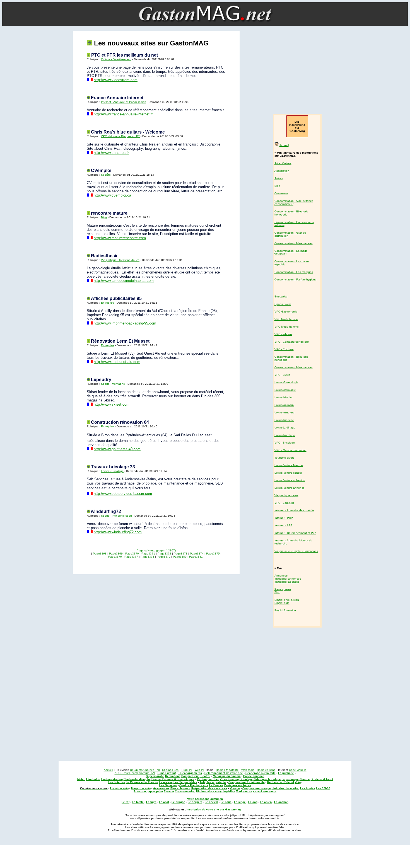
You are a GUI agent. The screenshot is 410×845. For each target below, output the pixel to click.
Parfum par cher (208, 779)
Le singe (240, 801)
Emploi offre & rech (286, 599)
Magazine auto (141, 788)
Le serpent (195, 801)
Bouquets (136, 769)
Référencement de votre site (223, 772)
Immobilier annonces (287, 578)
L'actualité (93, 779)
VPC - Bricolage (284, 442)
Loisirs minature (284, 412)
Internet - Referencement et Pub (295, 532)
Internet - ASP (283, 525)
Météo (81, 779)
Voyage (235, 788)
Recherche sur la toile (260, 772)
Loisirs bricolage (284, 435)
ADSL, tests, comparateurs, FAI (135, 772)
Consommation (185, 791)
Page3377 (131, 556)
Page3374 (197, 553)
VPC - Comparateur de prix (291, 341)
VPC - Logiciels (284, 502)
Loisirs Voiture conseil (288, 472)
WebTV (199, 769)
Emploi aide (282, 602)
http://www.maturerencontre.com (120, 238)
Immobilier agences (286, 581)
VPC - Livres (282, 374)
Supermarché (155, 776)
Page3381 (196, 556)
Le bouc (226, 801)
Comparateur (190, 776)
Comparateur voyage (256, 788)
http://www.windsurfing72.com (118, 532)
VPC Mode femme (286, 319)
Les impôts (307, 788)
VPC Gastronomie (286, 311)
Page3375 (213, 553)
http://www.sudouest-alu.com (117, 362)
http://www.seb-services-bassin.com (123, 493)
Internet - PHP (283, 517)
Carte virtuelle (298, 769)
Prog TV (187, 769)
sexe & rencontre (264, 791)
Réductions (172, 776)
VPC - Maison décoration (290, 450)
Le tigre (151, 801)
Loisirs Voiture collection (289, 480)
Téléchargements (190, 772)
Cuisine (305, 779)
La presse (166, 782)
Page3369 (116, 553)
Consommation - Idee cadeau (293, 243)
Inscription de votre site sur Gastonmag (214, 809)
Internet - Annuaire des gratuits (294, 510)
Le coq (252, 801)
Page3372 (164, 553)
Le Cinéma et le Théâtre (142, 782)
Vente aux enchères (237, 785)
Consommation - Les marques (293, 271)
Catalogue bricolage (267, 779)
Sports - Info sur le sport (116, 515)
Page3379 (163, 556)
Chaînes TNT (151, 769)
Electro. (205, 776)
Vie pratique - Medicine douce (120, 260)
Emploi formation (285, 610)
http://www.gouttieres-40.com (117, 449)
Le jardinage (290, 779)
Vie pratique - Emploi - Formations (296, 551)
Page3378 (147, 556)
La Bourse (216, 785)
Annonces (281, 575)
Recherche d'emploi (137, 779)
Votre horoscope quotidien (205, 798)
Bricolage (246, 779)
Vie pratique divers (286, 495)
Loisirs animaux (284, 404)
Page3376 (115, 556)
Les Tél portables (185, 782)
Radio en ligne (266, 769)
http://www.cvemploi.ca (112, 195)
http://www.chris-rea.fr (111, 153)
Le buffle (138, 801)
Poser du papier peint (148, 791)
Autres (278, 178)
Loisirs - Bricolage (112, 471)
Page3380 (180, 556)
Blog (104, 217)
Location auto (119, 788)
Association (281, 170)
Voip (298, 782)
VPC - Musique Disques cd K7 (120, 136)
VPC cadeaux (283, 334)
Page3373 (180, 553)
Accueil (284, 145)
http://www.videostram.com (116, 80)
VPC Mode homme (286, 326)
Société (106, 174)
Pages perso (282, 589)
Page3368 (100, 553)
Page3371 (148, 553)
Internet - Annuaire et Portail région (123, 101)
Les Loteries (116, 782)
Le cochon (281, 801)
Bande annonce (253, 776)
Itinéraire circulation (285, 788)
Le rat (125, 801)
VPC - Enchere (284, 349)
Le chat (164, 801)
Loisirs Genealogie (286, 382)
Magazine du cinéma (227, 776)
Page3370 (132, 553)
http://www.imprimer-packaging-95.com (125, 323)
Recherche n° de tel (280, 782)
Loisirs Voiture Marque (288, 465)
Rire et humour (180, 788)
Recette (169, 791)
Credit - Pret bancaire (193, 785)
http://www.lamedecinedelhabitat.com (124, 281)
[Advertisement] (296, 70)
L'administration (112, 779)
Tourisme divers (284, 457)
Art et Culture (282, 163)
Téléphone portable (213, 782)
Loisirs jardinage (284, 427)
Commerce (281, 193)
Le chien (266, 801)
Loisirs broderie (284, 420)
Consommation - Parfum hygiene (295, 279)
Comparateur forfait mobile (246, 782)
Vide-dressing (229, 779)
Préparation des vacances (209, 788)
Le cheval (211, 801)
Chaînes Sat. (170, 769)
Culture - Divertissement (116, 59)
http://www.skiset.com (111, 404)
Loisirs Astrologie (285, 389)
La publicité (286, 772)
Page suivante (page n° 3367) (156, 550)
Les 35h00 (323, 788)
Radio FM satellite (227, 769)
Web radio (247, 769)
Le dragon (178, 801)
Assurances (161, 788)
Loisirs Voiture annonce (289, 487)
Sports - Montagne (113, 383)
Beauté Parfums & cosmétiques (172, 779)
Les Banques (168, 785)
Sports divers (282, 304)
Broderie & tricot (322, 779)
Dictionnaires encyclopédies (215, 791)
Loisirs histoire (283, 397)
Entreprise (107, 302)
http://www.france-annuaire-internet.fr (123, 114)
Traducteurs (244, 791)
